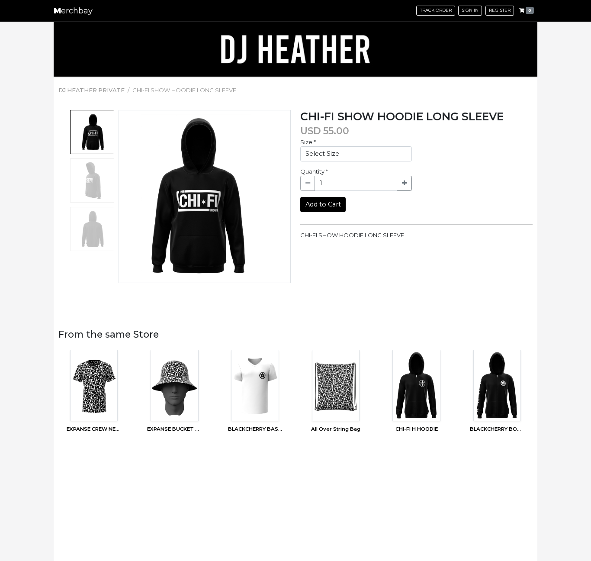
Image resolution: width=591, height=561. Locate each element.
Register (500, 10)
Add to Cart (323, 204)
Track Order (436, 10)
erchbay (73, 11)
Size (308, 142)
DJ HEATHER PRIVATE (91, 90)
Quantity (314, 171)
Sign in (470, 10)
